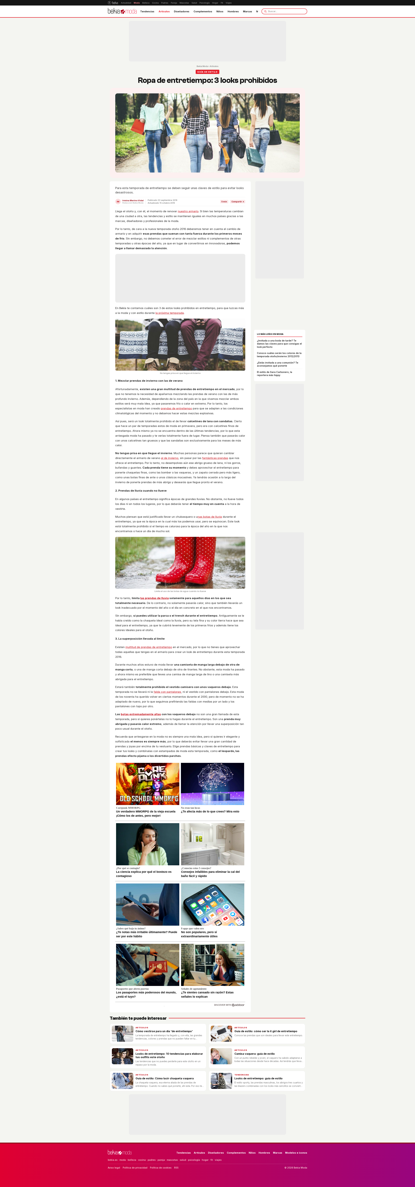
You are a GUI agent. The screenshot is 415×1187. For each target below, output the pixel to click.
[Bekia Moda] (122, 11)
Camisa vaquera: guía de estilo (254, 1053)
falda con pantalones (167, 691)
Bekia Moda (202, 66)
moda (122, 1159)
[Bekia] (113, 3)
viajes (218, 1159)
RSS (176, 1167)
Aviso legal (114, 1167)
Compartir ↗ (237, 201)
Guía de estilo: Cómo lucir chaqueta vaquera (165, 1078)
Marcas (247, 11)
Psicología (205, 3)
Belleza (145, 3)
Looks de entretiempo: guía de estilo (258, 1078)
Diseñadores (181, 11)
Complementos (203, 11)
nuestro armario (188, 211)
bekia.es (113, 1159)
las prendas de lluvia (154, 598)
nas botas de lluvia (210, 516)
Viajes (229, 3)
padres (152, 1159)
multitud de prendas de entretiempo (148, 647)
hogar (205, 1159)
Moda (137, 3)
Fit (222, 3)
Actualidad (126, 3)
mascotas (172, 1159)
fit (211, 1159)
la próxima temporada (169, 313)
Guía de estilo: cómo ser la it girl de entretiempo (265, 1031)
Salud (194, 3)
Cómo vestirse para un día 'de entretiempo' (164, 1031)
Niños (219, 11)
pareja (161, 1159)
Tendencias (147, 11)
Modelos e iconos (296, 1152)
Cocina (155, 3)
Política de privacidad (135, 1167)
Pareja (174, 3)
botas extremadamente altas (141, 714)
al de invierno (169, 458)
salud (183, 1159)
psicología (194, 1159)
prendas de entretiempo (176, 408)
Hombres (233, 11)
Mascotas (184, 3)
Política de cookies (161, 1167)
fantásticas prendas (215, 458)
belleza (132, 1159)
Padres (164, 3)
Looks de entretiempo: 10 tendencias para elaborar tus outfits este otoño (169, 1055)
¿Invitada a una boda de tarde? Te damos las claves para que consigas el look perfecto (279, 343)
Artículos (164, 11)
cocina (142, 1159)
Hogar (215, 3)
